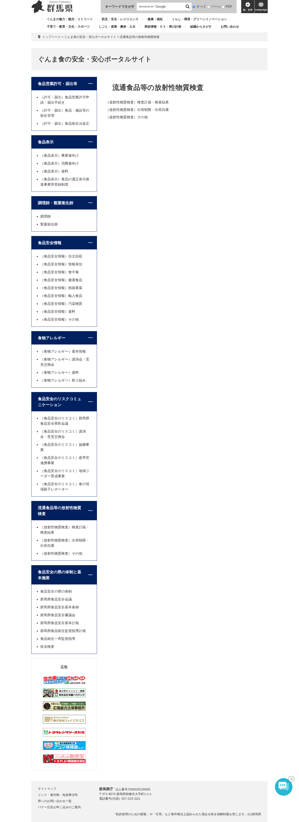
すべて (201, 6)
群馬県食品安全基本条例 (59, 607)
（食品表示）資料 (54, 171)
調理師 (45, 216)
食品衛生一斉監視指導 (57, 639)
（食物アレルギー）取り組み (63, 380)
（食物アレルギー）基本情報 (63, 351)
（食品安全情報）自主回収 (61, 256)
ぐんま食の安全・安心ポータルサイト (90, 37)
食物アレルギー (51, 338)
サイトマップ (47, 788)
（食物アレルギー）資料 (59, 372)
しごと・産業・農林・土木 (117, 26)
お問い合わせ (230, 26)
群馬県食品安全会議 (56, 599)
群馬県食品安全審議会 (57, 615)
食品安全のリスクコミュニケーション (59, 402)
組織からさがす (201, 26)
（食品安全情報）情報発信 (61, 264)
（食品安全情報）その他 (59, 319)
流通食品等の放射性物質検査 (59, 511)
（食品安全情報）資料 (57, 311)
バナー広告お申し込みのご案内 (59, 807)
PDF (229, 6)
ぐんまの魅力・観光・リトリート (70, 19)
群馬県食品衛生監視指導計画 (63, 631)
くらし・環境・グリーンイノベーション (199, 19)
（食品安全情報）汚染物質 (61, 303)
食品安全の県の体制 (56, 591)
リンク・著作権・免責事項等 (58, 795)
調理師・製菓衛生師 (55, 203)
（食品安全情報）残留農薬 (61, 288)
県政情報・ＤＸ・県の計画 (162, 26)
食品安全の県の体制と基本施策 (59, 575)
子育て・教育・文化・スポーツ (68, 26)
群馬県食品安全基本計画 (59, 623)
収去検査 (47, 646)
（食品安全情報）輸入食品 (61, 296)
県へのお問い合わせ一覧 (55, 801)
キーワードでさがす (120, 6)
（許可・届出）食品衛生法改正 (64, 123)
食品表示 (46, 142)
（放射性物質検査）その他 (127, 117)
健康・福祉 (155, 19)
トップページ (51, 37)
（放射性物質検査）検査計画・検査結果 (137, 102)
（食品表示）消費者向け (59, 163)
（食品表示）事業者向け (59, 155)
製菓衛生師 (49, 224)
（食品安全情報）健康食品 (61, 280)
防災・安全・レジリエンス (120, 19)
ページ (216, 6)
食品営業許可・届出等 (57, 84)
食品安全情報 (50, 243)
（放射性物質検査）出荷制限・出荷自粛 (137, 110)
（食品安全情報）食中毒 (59, 272)
